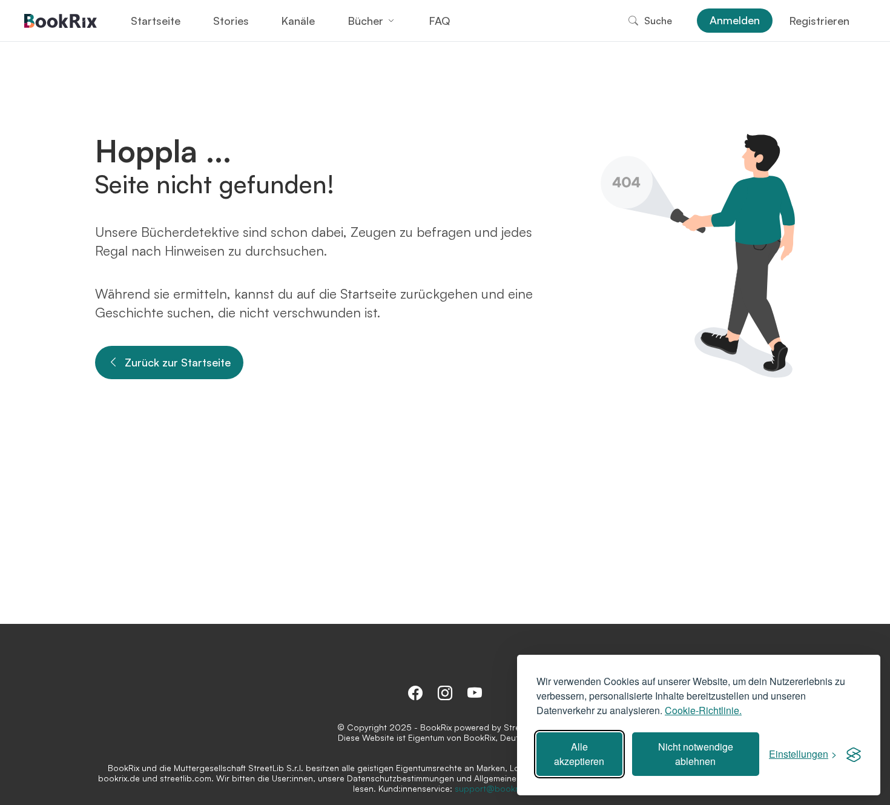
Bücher (365, 20)
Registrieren (819, 20)
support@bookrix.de (495, 788)
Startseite (155, 20)
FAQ (439, 20)
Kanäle (298, 20)
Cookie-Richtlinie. (703, 710)
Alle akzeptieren (579, 754)
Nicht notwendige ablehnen (695, 754)
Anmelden (735, 20)
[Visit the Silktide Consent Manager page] (853, 754)
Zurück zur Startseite (178, 362)
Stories (231, 20)
